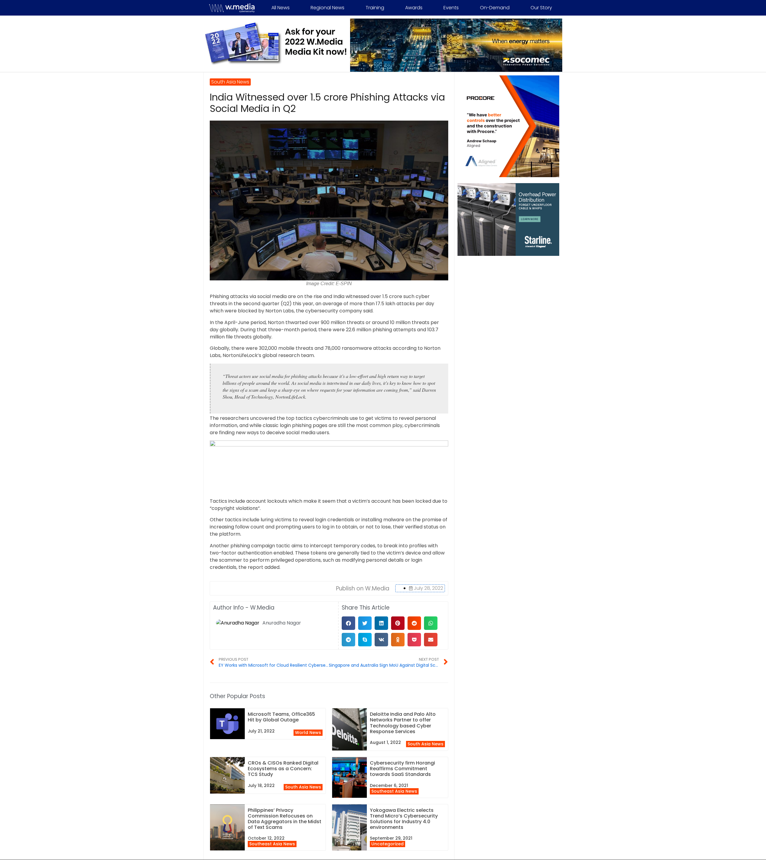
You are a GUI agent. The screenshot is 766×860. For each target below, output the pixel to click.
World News (308, 733)
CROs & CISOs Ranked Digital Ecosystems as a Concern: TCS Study (283, 768)
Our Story (541, 7)
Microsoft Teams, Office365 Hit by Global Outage (281, 717)
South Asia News (425, 744)
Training (375, 7)
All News (280, 7)
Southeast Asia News (394, 791)
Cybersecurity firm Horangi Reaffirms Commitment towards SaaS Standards (402, 768)
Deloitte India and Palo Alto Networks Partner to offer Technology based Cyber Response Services (403, 723)
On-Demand (495, 7)
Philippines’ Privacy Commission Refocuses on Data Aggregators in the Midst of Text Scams (284, 819)
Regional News (327, 7)
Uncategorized (387, 844)
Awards (413, 7)
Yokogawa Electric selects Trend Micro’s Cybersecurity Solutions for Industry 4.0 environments (404, 819)
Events (451, 7)
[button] (348, 623)
